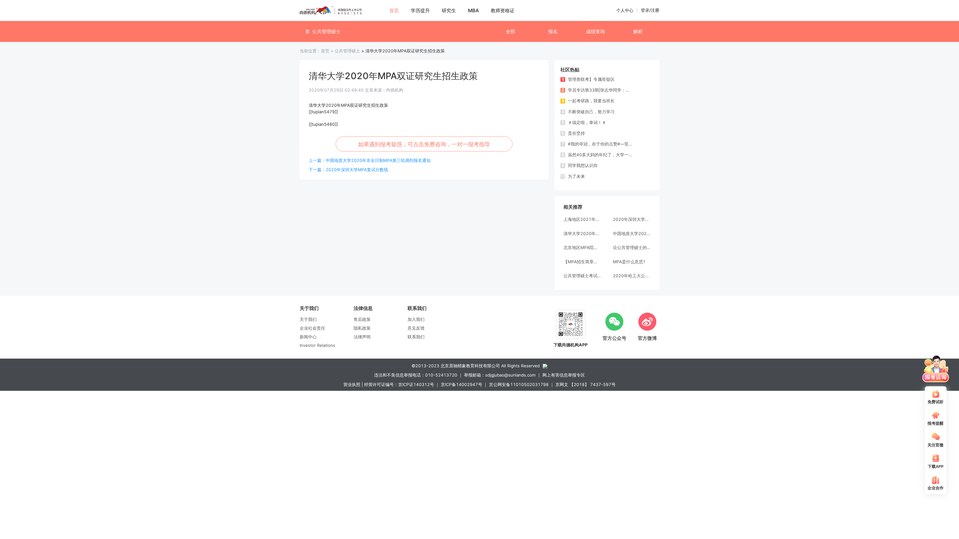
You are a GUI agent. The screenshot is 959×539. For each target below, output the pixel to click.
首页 (317, 50)
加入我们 (416, 319)
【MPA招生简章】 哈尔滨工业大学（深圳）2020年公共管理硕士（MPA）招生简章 (582, 261)
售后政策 (362, 319)
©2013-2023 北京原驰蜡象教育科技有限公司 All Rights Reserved (476, 365)
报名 (553, 31)
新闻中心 (308, 336)
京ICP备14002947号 (461, 384)
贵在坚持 (573, 133)
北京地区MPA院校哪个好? (582, 247)
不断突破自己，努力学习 (588, 111)
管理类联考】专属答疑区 (588, 79)
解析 (638, 31)
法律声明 (362, 336)
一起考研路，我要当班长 (588, 100)
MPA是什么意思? (629, 261)
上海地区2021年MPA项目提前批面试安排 (582, 219)
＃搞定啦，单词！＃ (583, 122)
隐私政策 (362, 328)
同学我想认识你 (579, 165)
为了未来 (572, 176)
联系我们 (416, 336)
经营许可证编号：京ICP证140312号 (399, 384)
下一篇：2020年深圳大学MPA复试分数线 (348, 169)
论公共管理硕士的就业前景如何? (631, 247)
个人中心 (624, 10)
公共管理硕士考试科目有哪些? (582, 275)
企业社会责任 (312, 328)
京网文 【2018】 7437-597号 (585, 384)
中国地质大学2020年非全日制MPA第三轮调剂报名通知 (631, 233)
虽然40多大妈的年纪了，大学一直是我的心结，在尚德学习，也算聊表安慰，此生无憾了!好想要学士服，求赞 (596, 154)
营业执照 (351, 384)
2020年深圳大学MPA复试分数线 (631, 219)
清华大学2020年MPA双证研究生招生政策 (582, 233)
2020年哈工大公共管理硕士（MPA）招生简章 (631, 275)
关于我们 (308, 319)
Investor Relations (317, 345)
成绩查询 (595, 31)
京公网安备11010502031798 (519, 384)
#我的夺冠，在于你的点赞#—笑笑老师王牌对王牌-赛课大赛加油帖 (596, 143)
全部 (510, 31)
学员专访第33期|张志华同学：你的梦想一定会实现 (596, 90)
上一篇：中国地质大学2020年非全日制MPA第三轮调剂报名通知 (370, 160)
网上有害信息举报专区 (563, 375)
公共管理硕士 (347, 50)
